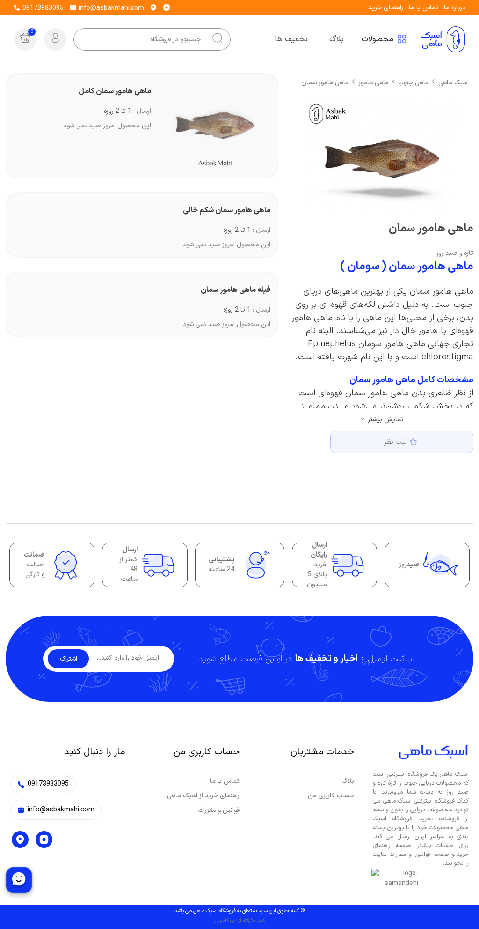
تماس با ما (423, 8)
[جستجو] (217, 39)
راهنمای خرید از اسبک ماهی (203, 796)
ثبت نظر (395, 442)
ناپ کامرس (226, 921)
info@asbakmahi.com (110, 8)
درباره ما (455, 8)
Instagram (44, 839)
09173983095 (42, 8)
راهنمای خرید (386, 8)
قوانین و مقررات (219, 810)
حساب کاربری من (331, 796)
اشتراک (68, 659)
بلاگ (347, 781)
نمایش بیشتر (385, 419)
